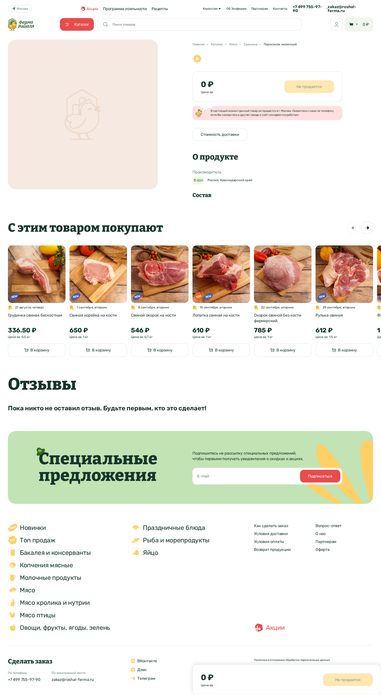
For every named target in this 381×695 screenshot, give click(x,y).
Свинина (250, 44)
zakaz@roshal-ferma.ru (342, 9)
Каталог (217, 44)
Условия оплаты (269, 541)
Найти (290, 24)
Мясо (233, 44)
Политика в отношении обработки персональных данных (292, 660)
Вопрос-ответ (329, 525)
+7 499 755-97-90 (307, 9)
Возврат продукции (272, 549)
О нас (321, 533)
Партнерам (326, 541)
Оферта (323, 549)
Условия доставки (271, 533)
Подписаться (320, 476)
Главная (198, 44)
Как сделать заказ (271, 525)
